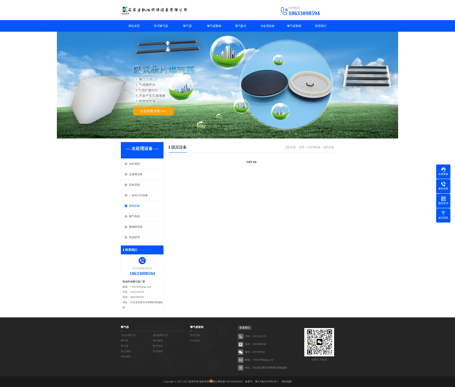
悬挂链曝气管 (160, 335)
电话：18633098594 (255, 344)
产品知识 (195, 340)
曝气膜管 (158, 340)
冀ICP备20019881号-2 (267, 381)
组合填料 (126, 351)
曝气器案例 (214, 25)
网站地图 (287, 381)
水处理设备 (267, 25)
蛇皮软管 (134, 237)
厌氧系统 (134, 184)
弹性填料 (126, 356)
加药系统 (134, 163)
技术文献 (195, 335)
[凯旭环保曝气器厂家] (154, 9)
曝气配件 (241, 25)
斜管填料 (158, 351)
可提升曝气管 (128, 335)
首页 (301, 147)
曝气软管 (158, 346)
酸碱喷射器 (136, 226)
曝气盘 (124, 346)
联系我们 (320, 25)
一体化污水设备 (138, 195)
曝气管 (124, 340)
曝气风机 (134, 216)
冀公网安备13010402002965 (228, 381)
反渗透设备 (136, 174)
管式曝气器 (161, 25)
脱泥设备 (134, 205)
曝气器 (187, 25)
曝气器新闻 (294, 25)
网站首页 (134, 25)
